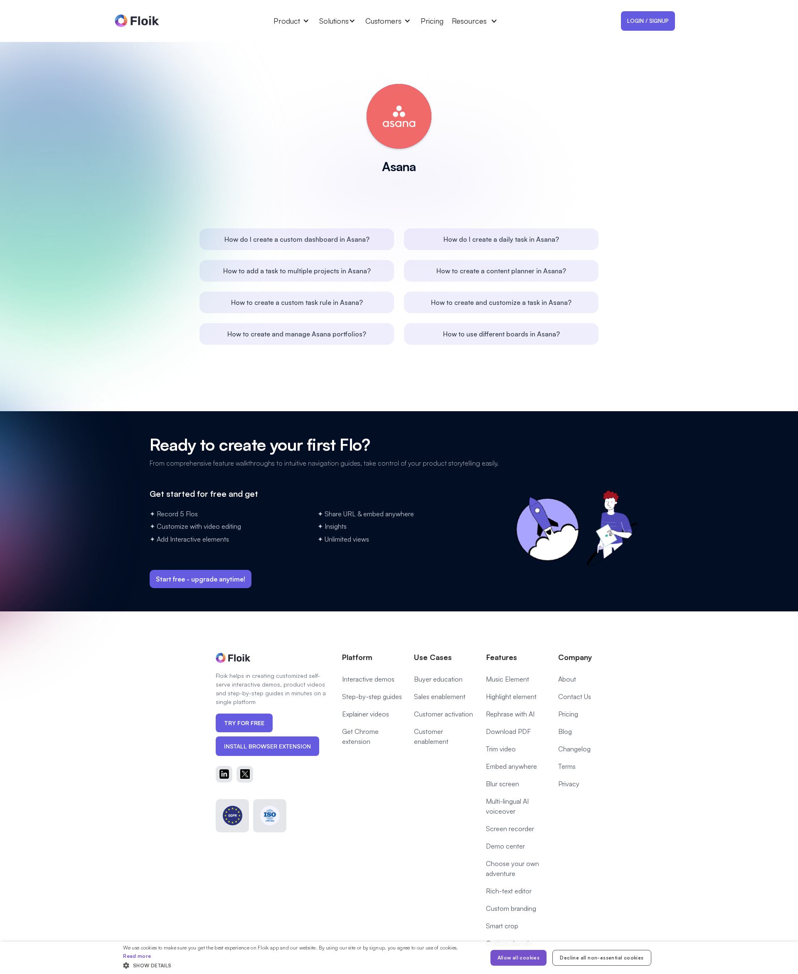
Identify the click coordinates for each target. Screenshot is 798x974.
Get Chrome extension (360, 736)
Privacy (568, 784)
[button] (296, 21)
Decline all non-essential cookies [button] (601, 957)
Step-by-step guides (372, 696)
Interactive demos (368, 679)
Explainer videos (365, 714)
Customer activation (443, 714)
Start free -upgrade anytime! (200, 579)
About (567, 679)
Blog (565, 731)
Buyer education (438, 679)
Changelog (574, 749)
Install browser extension (267, 746)
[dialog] (399, 958)
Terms (567, 766)
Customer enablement (431, 736)
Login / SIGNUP (648, 20)
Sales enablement (440, 696)
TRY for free (244, 722)
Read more (137, 956)
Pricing (432, 20)
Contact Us (574, 696)
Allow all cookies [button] (519, 957)
